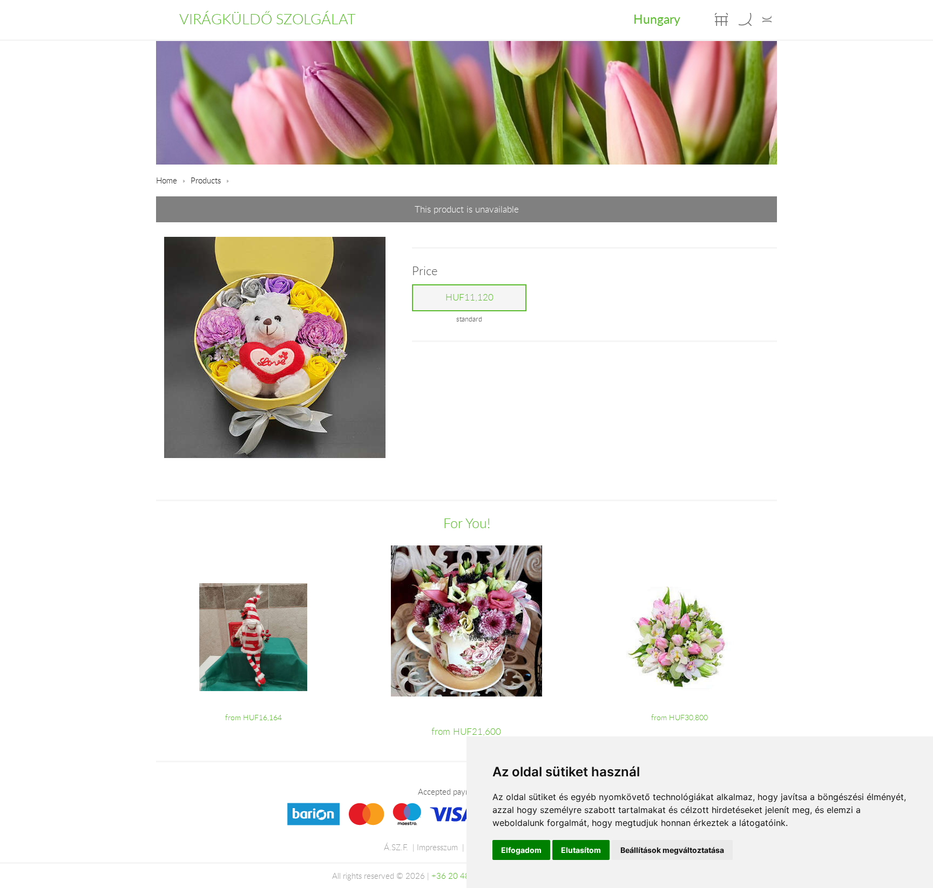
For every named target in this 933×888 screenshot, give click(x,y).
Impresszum (437, 847)
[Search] (745, 19)
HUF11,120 (469, 297)
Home (166, 180)
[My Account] (767, 19)
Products (206, 180)
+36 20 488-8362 (464, 875)
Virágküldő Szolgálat (267, 19)
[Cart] (721, 19)
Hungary (656, 19)
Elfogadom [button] (521, 850)
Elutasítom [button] (581, 850)
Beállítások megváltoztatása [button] (672, 850)
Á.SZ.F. (396, 847)
